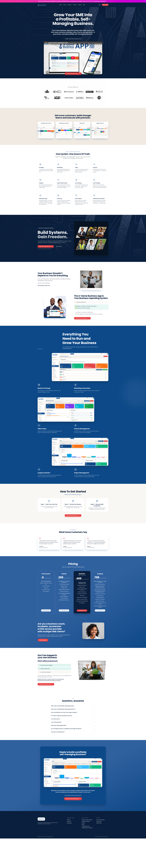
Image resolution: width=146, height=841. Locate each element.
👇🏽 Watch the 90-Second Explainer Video (73, 38)
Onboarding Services (86, 826)
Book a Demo (58, 246)
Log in (99, 4)
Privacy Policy (99, 821)
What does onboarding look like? (58, 725)
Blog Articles (69, 822)
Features (83, 822)
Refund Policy (99, 822)
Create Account (46, 610)
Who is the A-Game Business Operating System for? (63, 709)
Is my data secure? (55, 719)
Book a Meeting (42, 640)
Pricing (83, 824)
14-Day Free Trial (64, 610)
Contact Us (69, 821)
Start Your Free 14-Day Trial (72, 73)
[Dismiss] (144, 1)
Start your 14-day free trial (44, 246)
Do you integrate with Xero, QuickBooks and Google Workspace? (66, 728)
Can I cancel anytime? (56, 722)
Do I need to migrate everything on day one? (61, 715)
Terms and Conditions (100, 819)
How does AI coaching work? (58, 732)
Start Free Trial (105, 4)
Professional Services (86, 821)
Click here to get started (100, 1)
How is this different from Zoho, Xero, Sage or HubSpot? (64, 712)
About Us (68, 819)
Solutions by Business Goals (87, 819)
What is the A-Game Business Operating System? (62, 706)
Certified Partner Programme (87, 827)
